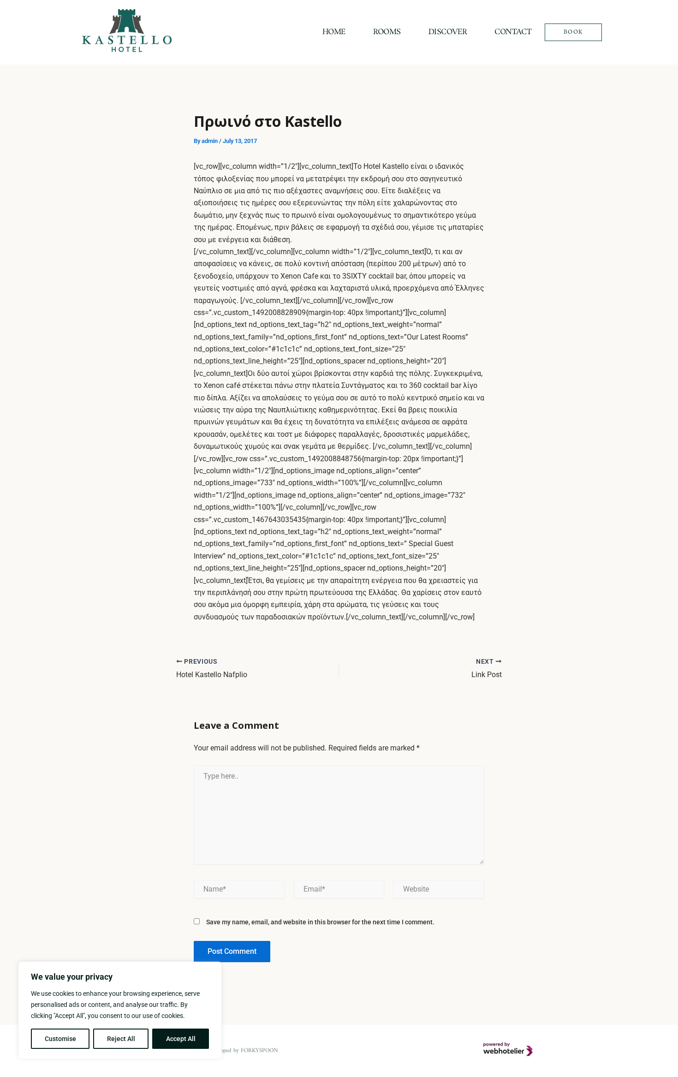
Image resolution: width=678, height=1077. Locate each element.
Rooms (387, 32)
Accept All (181, 1038)
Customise (60, 1038)
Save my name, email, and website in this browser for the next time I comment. (320, 922)
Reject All (121, 1038)
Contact (512, 32)
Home (333, 32)
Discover (447, 32)
